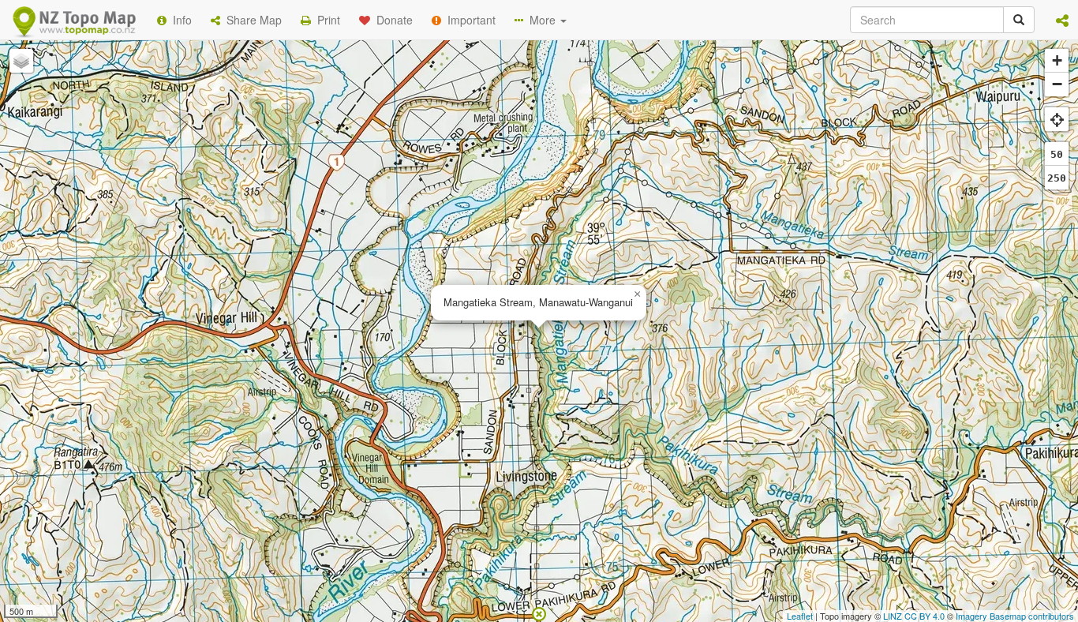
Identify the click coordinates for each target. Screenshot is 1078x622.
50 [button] (1056, 154)
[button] (1062, 19)
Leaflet (800, 615)
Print (325, 20)
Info (179, 20)
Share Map (251, 20)
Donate (391, 20)
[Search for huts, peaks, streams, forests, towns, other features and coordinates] (1019, 19)
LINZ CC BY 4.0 (914, 615)
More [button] (541, 20)
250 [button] (1056, 178)
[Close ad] (539, 612)
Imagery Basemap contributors (1015, 615)
